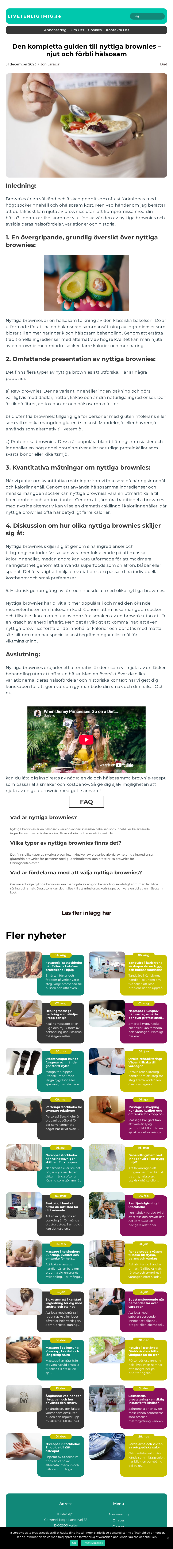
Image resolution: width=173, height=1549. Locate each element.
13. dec (61, 1388)
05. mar (143, 1147)
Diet (163, 64)
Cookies (95, 30)
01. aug (143, 1003)
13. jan (143, 1292)
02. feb (61, 1244)
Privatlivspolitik (93, 1542)
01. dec (144, 1388)
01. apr (144, 1099)
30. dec (143, 1340)
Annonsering (55, 30)
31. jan (143, 1244)
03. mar (60, 1196)
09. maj (60, 1099)
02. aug (60, 1003)
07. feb (144, 1196)
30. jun (61, 1051)
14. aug (60, 955)
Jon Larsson (50, 64)
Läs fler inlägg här (86, 913)
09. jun (144, 1051)
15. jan (60, 1292)
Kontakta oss (117, 30)
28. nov (143, 1436)
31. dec (61, 1340)
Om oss (77, 30)
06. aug (143, 955)
